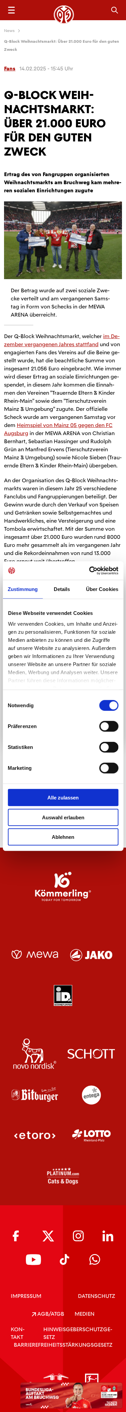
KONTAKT (18, 1333)
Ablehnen (63, 837)
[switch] (108, 726)
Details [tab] (62, 589)
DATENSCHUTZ (96, 1296)
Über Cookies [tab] (102, 589)
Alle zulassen (63, 797)
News (9, 30)
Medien (84, 1313)
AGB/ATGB (50, 1313)
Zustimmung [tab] (23, 589)
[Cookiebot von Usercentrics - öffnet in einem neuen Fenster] (89, 570)
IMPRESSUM (26, 1296)
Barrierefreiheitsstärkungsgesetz (63, 1344)
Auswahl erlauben (63, 817)
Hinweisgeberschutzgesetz (77, 1333)
